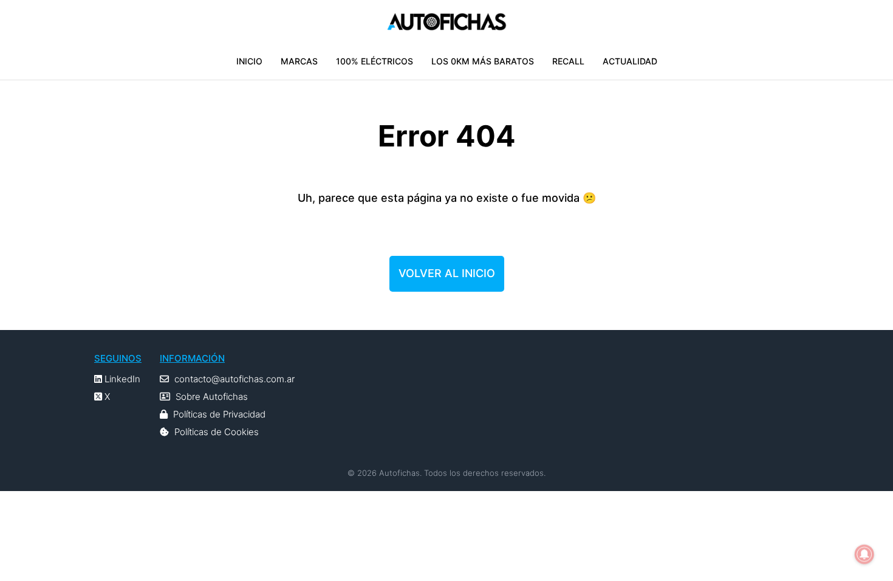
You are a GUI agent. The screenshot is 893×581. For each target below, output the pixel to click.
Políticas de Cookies (216, 432)
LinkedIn (121, 379)
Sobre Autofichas (212, 396)
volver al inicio (447, 273)
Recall (568, 61)
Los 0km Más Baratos (482, 61)
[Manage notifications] (864, 554)
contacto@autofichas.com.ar (234, 379)
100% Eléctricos (374, 61)
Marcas (299, 61)
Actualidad (630, 61)
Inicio (249, 61)
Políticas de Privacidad (219, 414)
